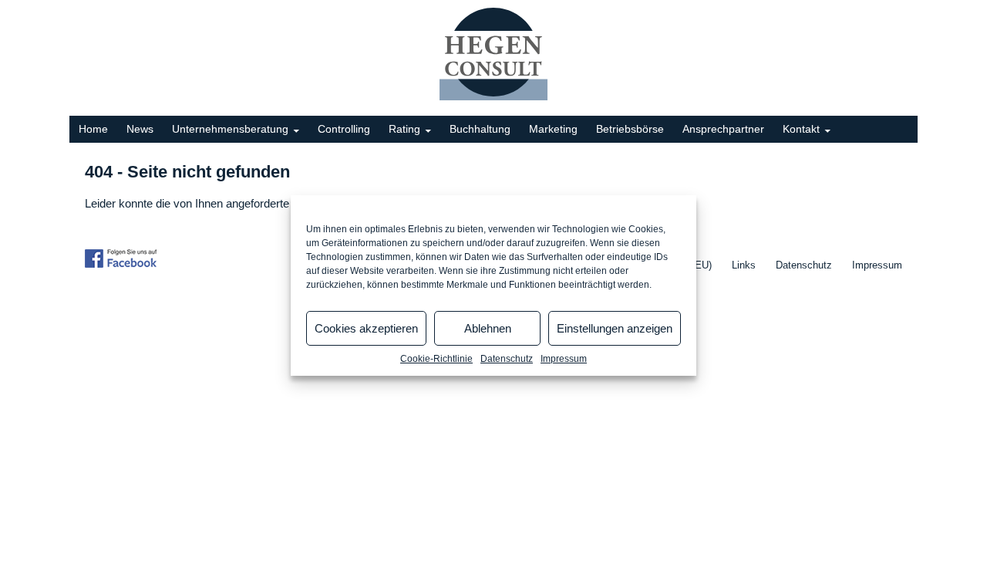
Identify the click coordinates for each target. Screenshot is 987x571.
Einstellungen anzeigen (614, 328)
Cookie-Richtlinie (436, 358)
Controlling (344, 129)
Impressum (564, 358)
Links (744, 265)
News (139, 129)
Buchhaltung (480, 129)
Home (93, 129)
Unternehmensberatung (230, 129)
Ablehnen (487, 328)
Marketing (553, 129)
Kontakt (801, 129)
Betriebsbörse (630, 129)
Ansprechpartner (723, 129)
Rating (404, 129)
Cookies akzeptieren (366, 328)
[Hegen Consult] (493, 53)
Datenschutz (506, 358)
